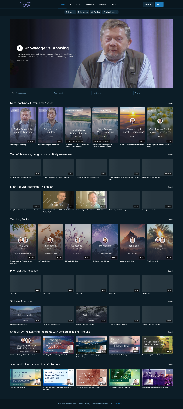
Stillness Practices (21, 301)
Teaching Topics (20, 219)
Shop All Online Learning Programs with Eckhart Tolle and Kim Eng (50, 331)
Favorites (84, 12)
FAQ (111, 404)
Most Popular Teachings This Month (31, 186)
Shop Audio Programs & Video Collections (35, 364)
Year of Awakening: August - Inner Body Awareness (41, 154)
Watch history (111, 12)
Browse (71, 12)
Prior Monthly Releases (24, 270)
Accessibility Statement (100, 404)
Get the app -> (120, 404)
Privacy (87, 404)
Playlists (97, 12)
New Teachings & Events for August (31, 103)
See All (170, 103)
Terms (80, 404)
